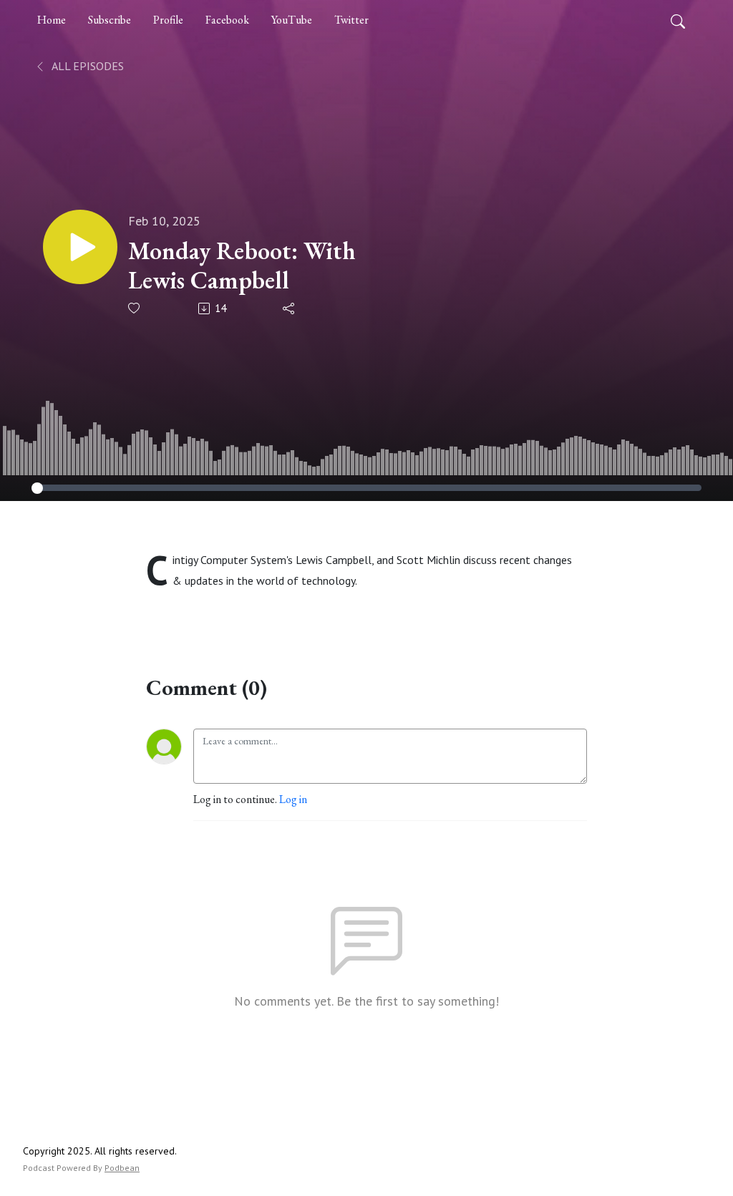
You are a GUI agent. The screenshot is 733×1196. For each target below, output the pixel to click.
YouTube (291, 19)
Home (51, 19)
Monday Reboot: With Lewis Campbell (242, 265)
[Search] (678, 20)
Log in (293, 799)
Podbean (122, 1167)
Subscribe (109, 19)
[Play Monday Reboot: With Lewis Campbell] (80, 247)
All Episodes (86, 66)
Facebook (227, 19)
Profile (168, 19)
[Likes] (135, 308)
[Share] (289, 308)
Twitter (351, 19)
